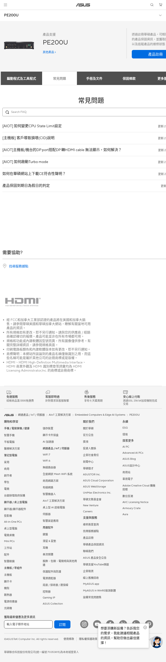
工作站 (8, 548)
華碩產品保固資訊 (93, 544)
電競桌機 (9, 535)
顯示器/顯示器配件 (15, 509)
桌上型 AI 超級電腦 (54, 507)
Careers (88, 511)
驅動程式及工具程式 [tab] (21, 79)
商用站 (126, 472)
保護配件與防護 (52, 571)
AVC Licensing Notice (135, 502)
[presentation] (4, 266)
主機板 (8, 574)
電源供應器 (10, 601)
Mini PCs (9, 541)
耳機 (45, 547)
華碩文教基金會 (92, 499)
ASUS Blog (129, 459)
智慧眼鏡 (9, 561)
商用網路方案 (51, 480)
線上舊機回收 (91, 577)
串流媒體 (48, 554)
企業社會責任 (91, 455)
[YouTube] (97, 624)
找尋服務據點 (18, 266)
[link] (83, 4)
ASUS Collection (53, 603)
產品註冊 (88, 537)
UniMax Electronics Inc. (97, 492)
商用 (6, 468)
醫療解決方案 (12, 448)
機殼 (6, 588)
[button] (5, 5)
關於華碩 (88, 428)
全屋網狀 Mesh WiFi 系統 (57, 474)
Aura (125, 514)
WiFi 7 (46, 454)
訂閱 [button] (62, 625)
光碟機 (8, 608)
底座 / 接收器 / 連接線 (55, 585)
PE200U (11, 15)
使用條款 (69, 639)
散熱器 (8, 594)
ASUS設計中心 (131, 465)
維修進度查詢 (91, 524)
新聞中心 (88, 461)
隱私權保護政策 (88, 639)
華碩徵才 (88, 468)
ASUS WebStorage (94, 486)
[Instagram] (84, 624)
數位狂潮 (127, 496)
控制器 (47, 591)
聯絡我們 (88, 551)
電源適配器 (49, 578)
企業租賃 (88, 571)
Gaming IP (49, 597)
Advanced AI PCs (132, 452)
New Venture (90, 505)
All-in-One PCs (13, 521)
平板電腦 (9, 442)
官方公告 (88, 435)
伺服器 (47, 514)
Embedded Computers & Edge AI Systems (100, 414)
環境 (125, 434)
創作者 (8, 475)
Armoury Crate (131, 508)
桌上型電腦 (10, 528)
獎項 (85, 441)
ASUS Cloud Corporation (98, 480)
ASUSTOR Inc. (91, 474)
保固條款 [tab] (129, 79)
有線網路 (48, 487)
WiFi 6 (46, 460)
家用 (6, 462)
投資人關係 (89, 448)
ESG (125, 427)
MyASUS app (91, 584)
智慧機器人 (49, 494)
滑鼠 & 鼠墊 (49, 541)
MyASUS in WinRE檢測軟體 (99, 590)
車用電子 (127, 479)
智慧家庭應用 (51, 520)
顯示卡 (8, 581)
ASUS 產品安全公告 (94, 557)
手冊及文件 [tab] (94, 79)
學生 (6, 482)
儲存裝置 (48, 428)
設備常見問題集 (92, 597)
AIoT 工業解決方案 (54, 500)
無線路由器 (49, 467)
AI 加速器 (48, 441)
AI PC (125, 446)
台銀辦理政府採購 (14, 495)
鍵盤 (45, 534)
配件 (6, 554)
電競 (6, 488)
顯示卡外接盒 (51, 435)
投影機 (8, 515)
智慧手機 (9, 435)
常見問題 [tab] (59, 79)
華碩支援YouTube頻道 (96, 564)
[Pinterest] (149, 624)
